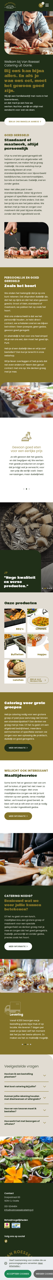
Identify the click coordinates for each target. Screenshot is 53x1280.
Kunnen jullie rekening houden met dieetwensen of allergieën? (22, 1098)
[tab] (23, 489)
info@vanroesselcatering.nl (18, 1210)
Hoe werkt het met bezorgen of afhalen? (22, 1123)
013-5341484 (10, 1206)
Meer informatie (17, 747)
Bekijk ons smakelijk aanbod (24, 121)
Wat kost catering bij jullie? (20, 1086)
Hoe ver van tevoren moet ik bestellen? (20, 1110)
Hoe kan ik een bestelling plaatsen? (18, 1075)
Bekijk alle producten (36, 680)
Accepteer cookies (18, 1273)
